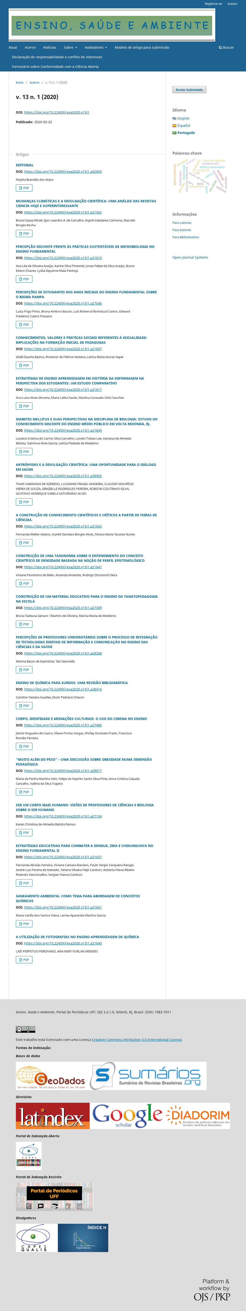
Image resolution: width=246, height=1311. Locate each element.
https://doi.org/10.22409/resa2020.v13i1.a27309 (63, 607)
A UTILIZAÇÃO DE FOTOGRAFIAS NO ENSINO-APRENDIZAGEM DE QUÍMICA (77, 936)
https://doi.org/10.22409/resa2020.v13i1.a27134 (63, 816)
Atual (13, 47)
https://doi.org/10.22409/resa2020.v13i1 (56, 112)
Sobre (69, 47)
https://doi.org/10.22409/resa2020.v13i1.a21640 (63, 943)
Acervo (30, 47)
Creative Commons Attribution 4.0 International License (137, 1039)
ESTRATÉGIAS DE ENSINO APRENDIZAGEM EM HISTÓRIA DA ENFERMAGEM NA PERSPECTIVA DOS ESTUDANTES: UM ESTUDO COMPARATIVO (80, 380)
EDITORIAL (25, 165)
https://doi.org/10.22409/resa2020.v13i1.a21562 (63, 212)
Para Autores (181, 230)
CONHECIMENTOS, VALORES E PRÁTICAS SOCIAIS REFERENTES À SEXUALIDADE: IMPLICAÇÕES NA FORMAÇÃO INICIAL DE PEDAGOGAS (81, 340)
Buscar (228, 47)
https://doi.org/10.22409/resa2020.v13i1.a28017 (63, 770)
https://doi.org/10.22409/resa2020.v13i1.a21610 (63, 257)
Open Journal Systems (190, 257)
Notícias (49, 47)
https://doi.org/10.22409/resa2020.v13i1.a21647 (63, 567)
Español (184, 125)
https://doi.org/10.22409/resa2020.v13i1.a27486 (63, 725)
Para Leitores (181, 222)
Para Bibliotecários (185, 237)
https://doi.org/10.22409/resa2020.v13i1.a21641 (63, 907)
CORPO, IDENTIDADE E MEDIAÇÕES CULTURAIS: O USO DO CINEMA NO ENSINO (81, 718)
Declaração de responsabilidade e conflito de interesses (57, 57)
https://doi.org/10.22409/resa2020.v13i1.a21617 (63, 389)
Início (20, 82)
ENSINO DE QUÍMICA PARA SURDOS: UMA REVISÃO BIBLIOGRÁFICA (72, 682)
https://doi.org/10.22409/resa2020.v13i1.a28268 (63, 653)
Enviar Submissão (189, 89)
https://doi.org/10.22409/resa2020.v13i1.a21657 (63, 857)
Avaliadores (95, 47)
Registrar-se (213, 3)
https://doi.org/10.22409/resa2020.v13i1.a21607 (63, 349)
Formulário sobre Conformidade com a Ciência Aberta (55, 66)
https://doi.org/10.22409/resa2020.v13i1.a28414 (63, 689)
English (184, 118)
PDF (26, 188)
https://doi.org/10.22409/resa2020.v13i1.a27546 (63, 303)
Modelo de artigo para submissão (142, 47)
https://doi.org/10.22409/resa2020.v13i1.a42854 (63, 171)
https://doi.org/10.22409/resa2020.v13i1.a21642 (63, 526)
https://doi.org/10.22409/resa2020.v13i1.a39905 (63, 476)
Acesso (232, 3)
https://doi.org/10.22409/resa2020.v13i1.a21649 (63, 430)
